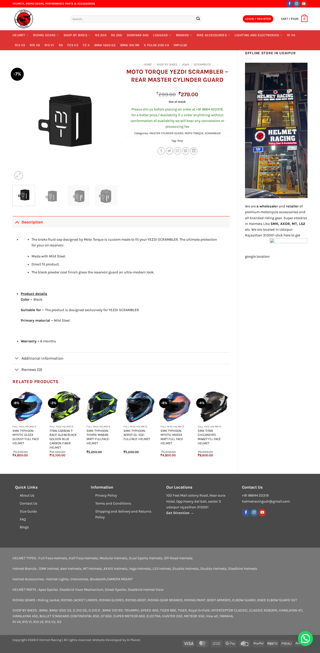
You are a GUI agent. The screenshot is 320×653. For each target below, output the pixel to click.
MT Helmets (92, 569)
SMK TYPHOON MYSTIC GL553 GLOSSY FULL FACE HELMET (25, 437)
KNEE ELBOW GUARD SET (277, 600)
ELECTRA (153, 616)
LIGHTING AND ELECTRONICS (256, 35)
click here (282, 235)
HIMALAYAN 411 (290, 610)
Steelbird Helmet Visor (146, 590)
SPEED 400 (149, 610)
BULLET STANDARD (55, 616)
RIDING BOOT (135, 600)
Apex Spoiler (48, 590)
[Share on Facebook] (161, 151)
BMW (43, 610)
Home (148, 64)
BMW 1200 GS (105, 45)
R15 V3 (20, 45)
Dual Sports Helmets (145, 558)
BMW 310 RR (130, 45)
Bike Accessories (212, 35)
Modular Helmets (114, 558)
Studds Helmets (185, 569)
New (180, 140)
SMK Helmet (49, 569)
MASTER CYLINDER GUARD (167, 133)
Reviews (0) (32, 369)
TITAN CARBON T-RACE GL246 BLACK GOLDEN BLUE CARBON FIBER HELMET (63, 439)
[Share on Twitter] (169, 151)
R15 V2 (35, 45)
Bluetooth (98, 579)
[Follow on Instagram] (297, 3)
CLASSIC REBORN (263, 610)
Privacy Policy (106, 495)
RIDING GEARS (44, 35)
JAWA (185, 64)
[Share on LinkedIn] (194, 151)
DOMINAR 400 (138, 35)
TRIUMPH (131, 610)
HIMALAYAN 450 (25, 616)
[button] (258, 19)
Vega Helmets (140, 569)
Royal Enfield (199, 610)
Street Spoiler (115, 590)
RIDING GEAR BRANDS (165, 600)
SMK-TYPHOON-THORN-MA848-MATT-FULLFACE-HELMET (98, 437)
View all (212, 616)
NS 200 (100, 35)
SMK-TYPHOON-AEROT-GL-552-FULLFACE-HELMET (137, 435)
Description (32, 222)
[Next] (109, 121)
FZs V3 (72, 45)
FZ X (86, 45)
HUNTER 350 (172, 616)
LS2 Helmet (161, 569)
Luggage (160, 35)
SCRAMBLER (202, 64)
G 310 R (94, 610)
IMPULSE (181, 45)
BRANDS (182, 35)
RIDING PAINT (195, 600)
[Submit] (198, 19)
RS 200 (116, 35)
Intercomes (79, 579)
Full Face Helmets (52, 558)
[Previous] (21, 121)
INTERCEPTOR (222, 610)
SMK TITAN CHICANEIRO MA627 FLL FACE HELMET (209, 437)
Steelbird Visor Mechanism (81, 590)
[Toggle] (16, 222)
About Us (27, 495)
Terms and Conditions (113, 503)
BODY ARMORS (219, 600)
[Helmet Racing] (37, 19)
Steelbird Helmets (242, 569)
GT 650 (106, 616)
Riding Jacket (49, 600)
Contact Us (29, 503)
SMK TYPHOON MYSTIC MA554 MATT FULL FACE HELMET (171, 437)
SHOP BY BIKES (75, 35)
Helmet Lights (57, 579)
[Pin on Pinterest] (186, 151)
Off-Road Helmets (178, 558)
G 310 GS (80, 610)
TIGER (182, 610)
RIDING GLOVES (111, 600)
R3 (61, 45)
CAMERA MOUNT (120, 579)
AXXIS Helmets (116, 569)
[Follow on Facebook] (289, 3)
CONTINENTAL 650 (84, 616)
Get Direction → (180, 513)
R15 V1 (49, 45)
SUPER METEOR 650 (129, 616)
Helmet (18, 35)
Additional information (43, 358)
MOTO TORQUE (194, 133)
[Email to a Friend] (177, 151)
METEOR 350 (194, 616)
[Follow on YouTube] (304, 3)
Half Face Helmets (83, 558)
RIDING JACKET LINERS (79, 600)
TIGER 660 (168, 610)
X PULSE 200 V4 (156, 45)
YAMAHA (226, 616)
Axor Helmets (71, 569)
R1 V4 (291, 35)
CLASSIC (241, 610)
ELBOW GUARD (244, 600)
